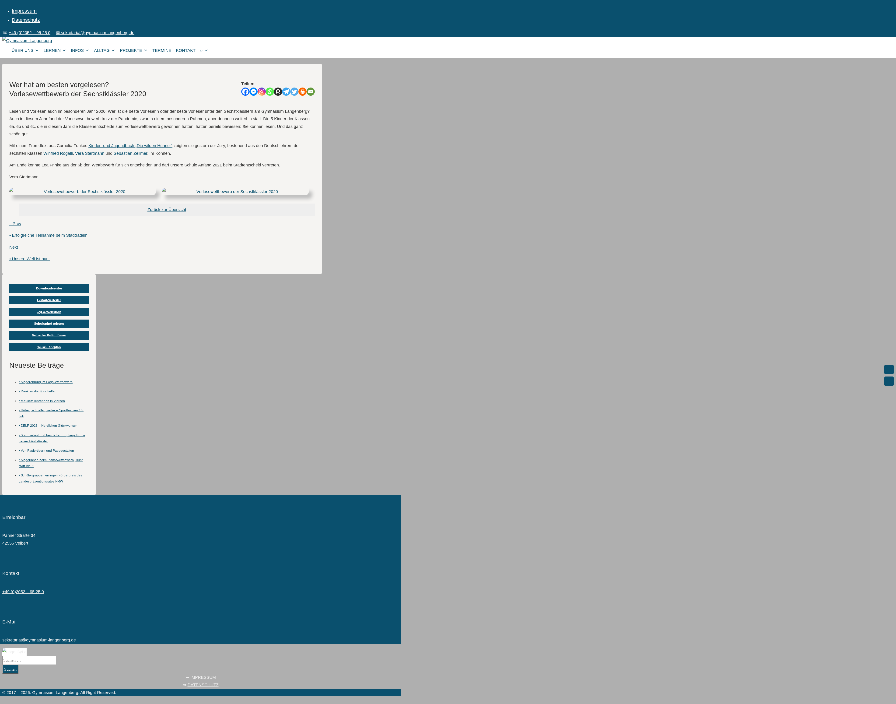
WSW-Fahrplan (49, 347)
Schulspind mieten (49, 323)
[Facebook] (245, 92)
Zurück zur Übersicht (166, 209)
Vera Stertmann (89, 153)
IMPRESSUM (203, 677)
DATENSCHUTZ (203, 685)
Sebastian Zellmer (130, 153)
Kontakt (186, 50)
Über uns (22, 50)
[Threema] (278, 92)
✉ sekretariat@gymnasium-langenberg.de (95, 32)
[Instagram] (262, 92)
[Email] (311, 92)
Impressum (24, 11)
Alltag (102, 50)
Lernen (52, 50)
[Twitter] (294, 92)
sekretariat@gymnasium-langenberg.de (39, 640)
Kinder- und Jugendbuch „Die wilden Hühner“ (130, 145)
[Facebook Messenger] (253, 92)
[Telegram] (286, 92)
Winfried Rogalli (58, 153)
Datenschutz (26, 20)
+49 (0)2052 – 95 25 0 (29, 32)
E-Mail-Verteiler (49, 300)
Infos (77, 50)
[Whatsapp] (270, 92)
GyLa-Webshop (49, 312)
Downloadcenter (49, 288)
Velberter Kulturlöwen (49, 335)
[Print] (302, 92)
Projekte (131, 50)
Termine (161, 50)
